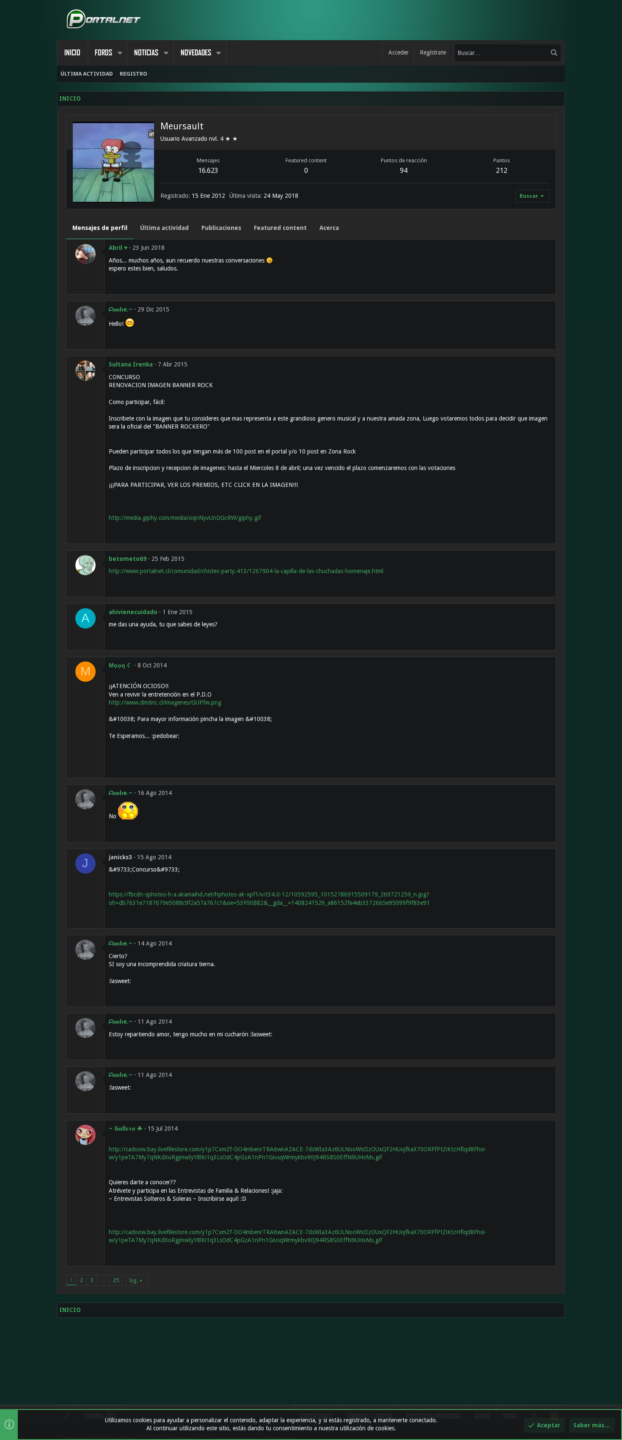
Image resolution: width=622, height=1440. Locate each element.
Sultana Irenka (131, 364)
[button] (120, 52)
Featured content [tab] (280, 227)
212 (501, 171)
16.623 (208, 171)
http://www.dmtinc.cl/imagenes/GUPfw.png (165, 702)
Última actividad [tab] (164, 227)
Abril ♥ (118, 247)
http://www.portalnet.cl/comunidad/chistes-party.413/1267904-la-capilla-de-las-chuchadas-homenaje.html (246, 571)
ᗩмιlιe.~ (120, 309)
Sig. (133, 1280)
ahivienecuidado (133, 612)
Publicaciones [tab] (221, 227)
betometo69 (127, 558)
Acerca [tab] (329, 227)
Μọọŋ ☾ (120, 665)
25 (116, 1280)
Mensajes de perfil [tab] (99, 227)
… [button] (103, 1280)
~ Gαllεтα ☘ (126, 1128)
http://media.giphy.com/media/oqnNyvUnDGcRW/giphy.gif (185, 517)
